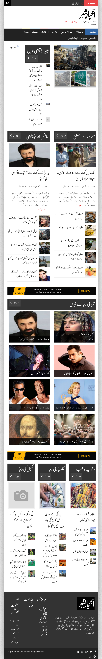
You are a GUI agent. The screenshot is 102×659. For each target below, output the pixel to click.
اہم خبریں (43, 608)
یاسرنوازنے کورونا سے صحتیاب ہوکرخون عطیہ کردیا (33, 339)
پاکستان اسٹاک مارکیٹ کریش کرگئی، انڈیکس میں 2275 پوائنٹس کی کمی (49, 550)
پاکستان (79, 32)
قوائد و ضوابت (15, 638)
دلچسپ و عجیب (88, 38)
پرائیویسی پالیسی (14, 643)
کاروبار (53, 32)
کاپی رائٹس (15, 634)
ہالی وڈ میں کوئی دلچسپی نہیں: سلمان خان (36, 408)
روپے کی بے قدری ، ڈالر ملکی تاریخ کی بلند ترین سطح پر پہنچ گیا (54, 520)
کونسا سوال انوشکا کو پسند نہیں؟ (39, 373)
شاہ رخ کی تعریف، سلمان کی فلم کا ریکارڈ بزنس (78, 373)
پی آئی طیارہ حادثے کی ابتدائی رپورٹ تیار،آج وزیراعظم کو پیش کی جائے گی (55, 3)
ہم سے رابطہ (15, 629)
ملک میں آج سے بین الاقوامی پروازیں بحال (35, 109)
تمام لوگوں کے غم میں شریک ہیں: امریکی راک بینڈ (76, 442)
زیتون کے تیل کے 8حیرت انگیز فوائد (71, 227)
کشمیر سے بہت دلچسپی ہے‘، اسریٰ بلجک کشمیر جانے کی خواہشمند (74, 337)
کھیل (44, 32)
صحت (35, 32)
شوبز (26, 32)
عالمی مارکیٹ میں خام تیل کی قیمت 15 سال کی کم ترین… (49, 577)
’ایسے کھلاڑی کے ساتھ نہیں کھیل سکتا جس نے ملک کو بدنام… (18, 577)
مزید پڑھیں (78, 205)
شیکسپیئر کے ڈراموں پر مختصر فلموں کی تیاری (35, 442)
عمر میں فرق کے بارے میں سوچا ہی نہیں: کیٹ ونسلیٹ (74, 408)
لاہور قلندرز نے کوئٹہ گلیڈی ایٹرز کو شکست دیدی (19, 540)
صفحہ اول (91, 32)
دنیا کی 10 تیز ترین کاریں (80, 551)
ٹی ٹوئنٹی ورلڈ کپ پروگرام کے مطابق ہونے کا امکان (21, 520)
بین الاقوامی (66, 32)
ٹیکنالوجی (72, 38)
